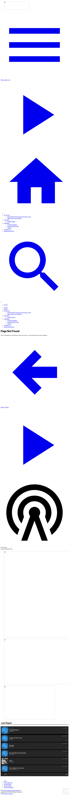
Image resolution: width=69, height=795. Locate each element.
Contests (6, 220)
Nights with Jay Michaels (14, 218)
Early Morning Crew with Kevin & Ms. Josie (19, 216)
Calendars (7, 223)
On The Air (7, 215)
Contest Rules (11, 221)
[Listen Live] (34, 444)
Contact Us (7, 229)
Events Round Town (13, 226)
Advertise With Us (9, 231)
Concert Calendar (12, 224)
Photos (9, 228)
